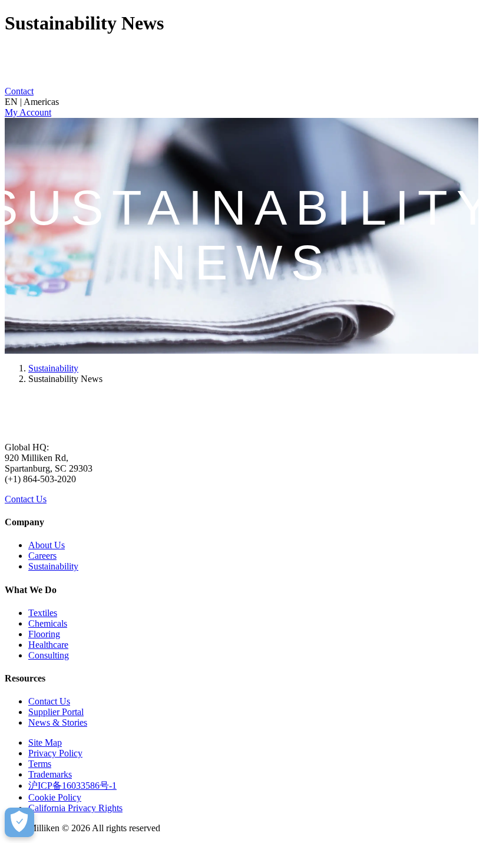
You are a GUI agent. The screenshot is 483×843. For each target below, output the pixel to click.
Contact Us (26, 499)
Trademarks (50, 774)
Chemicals (47, 623)
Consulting (48, 655)
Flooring (44, 634)
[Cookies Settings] (19, 822)
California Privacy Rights (75, 808)
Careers (42, 556)
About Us (46, 545)
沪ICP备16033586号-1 (72, 786)
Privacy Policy (55, 753)
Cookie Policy (54, 797)
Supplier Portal (56, 712)
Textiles (42, 613)
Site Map (45, 742)
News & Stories (57, 722)
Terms (39, 764)
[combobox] (241, 102)
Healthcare (48, 645)
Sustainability (53, 368)
